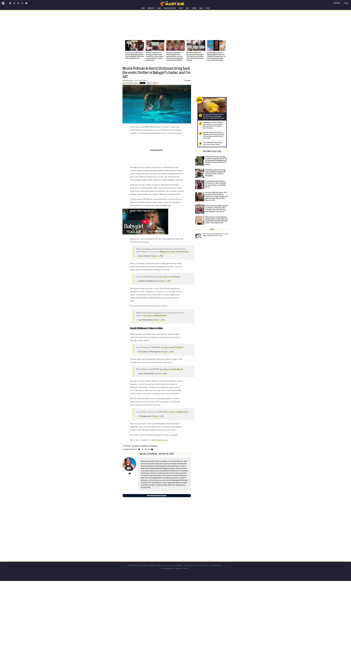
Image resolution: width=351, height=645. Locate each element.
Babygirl (137, 446)
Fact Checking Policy (167, 568)
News (143, 8)
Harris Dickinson (144, 446)
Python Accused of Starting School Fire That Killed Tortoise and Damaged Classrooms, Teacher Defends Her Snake (213, 116)
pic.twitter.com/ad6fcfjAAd (170, 276)
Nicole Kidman (153, 446)
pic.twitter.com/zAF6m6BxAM (171, 369)
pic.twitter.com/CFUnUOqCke (178, 251)
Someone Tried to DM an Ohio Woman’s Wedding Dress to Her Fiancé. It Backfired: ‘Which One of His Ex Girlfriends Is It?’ (134, 55)
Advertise (152, 565)
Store (208, 8)
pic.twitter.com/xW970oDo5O (172, 347)
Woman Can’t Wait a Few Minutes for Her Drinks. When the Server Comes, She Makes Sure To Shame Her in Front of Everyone (195, 56)
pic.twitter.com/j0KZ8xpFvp (177, 412)
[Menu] (3, 3)
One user (133, 381)
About (201, 8)
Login (346, 3)
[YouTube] (26, 4)
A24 (133, 446)
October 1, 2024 (157, 256)
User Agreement (188, 565)
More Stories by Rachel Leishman (156, 496)
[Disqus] (157, 528)
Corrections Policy (216, 565)
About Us (145, 565)
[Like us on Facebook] (14, 4)
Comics (181, 8)
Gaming (194, 8)
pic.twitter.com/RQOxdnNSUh (156, 315)
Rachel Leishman (128, 80)
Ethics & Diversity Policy (202, 565)
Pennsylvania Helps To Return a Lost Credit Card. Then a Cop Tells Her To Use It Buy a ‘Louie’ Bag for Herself (215, 184)
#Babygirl (163, 251)
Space (187, 8)
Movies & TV (151, 8)
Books (159, 8)
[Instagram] (18, 4)
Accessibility (178, 565)
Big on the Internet (170, 8)
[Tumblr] (22, 4)
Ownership (178, 568)
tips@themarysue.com (159, 440)
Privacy (159, 565)
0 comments (187, 80)
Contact (185, 568)
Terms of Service (168, 565)
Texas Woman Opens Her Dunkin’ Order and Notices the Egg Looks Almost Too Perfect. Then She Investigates (215, 173)
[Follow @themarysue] (10, 4)
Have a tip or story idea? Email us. (214, 234)
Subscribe (337, 3)
